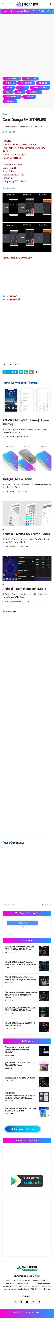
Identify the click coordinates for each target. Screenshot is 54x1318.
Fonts (8, 92)
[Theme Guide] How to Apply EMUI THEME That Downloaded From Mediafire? (18, 1049)
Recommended (12, 96)
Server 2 (6, 299)
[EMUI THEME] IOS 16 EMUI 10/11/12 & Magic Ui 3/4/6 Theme (20, 1064)
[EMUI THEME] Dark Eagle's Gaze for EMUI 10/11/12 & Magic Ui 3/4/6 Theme (20, 963)
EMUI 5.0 (43, 83)
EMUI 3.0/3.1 (26, 83)
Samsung (29, 96)
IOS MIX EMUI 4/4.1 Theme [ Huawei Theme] (26, 422)
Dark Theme (30, 78)
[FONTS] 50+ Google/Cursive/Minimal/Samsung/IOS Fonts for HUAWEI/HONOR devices (20, 1095)
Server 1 (6, 296)
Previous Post (9, 905)
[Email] (14, 132)
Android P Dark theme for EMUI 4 (24, 589)
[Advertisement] (27, 45)
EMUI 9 (22, 87)
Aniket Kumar (34, 1312)
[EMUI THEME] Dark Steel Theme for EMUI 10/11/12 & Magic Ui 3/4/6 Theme (20, 978)
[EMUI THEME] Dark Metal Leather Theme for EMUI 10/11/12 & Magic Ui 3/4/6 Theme (21, 995)
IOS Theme (34, 92)
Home (5, 11)
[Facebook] (6, 132)
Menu (3, 4)
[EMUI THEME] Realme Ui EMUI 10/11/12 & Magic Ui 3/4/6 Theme (20, 1109)
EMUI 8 (9, 87)
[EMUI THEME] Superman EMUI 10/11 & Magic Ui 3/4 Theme (20, 1024)
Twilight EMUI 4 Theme (18, 479)
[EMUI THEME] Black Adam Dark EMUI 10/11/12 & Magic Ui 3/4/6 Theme (19, 948)
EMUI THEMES (40, 87)
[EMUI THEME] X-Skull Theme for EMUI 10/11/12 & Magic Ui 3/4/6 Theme (20, 1009)
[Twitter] (10, 132)
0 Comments (37, 126)
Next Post (46, 905)
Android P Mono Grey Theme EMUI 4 (26, 534)
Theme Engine (39, 11)
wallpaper (10, 101)
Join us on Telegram (24, 1129)
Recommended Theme (20, 11)
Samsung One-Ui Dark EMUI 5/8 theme (20, 1078)
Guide (19, 92)
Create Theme (12, 78)
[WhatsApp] (26, 372)
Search (50, 4)
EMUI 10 (10, 83)
